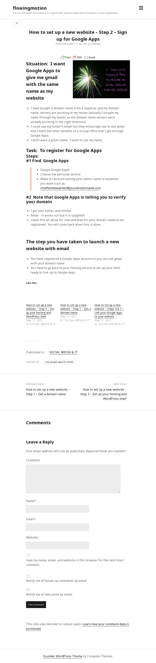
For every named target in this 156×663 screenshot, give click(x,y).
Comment (33, 460)
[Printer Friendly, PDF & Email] (78, 57)
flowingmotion (30, 8)
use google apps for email (59, 361)
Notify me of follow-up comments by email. (56, 581)
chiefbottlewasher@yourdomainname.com (70, 188)
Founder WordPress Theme (62, 656)
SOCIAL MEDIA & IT (63, 352)
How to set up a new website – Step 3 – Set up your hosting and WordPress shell (40, 310)
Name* (31, 501)
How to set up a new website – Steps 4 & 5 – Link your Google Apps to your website (109, 310)
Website (32, 537)
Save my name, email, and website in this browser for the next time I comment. (75, 562)
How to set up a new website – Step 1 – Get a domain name (75, 308)
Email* (31, 519)
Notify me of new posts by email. (49, 594)
